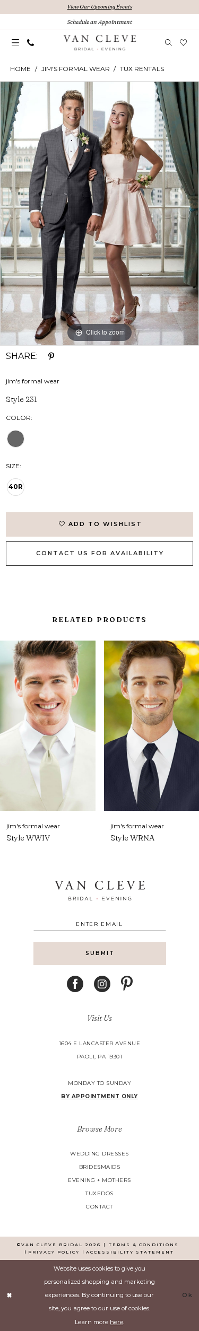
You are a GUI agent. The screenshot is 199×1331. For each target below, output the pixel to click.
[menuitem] (15, 43)
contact (99, 1206)
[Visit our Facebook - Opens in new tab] (75, 984)
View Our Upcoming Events (99, 6)
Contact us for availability (100, 553)
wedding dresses (99, 1153)
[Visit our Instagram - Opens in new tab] (102, 984)
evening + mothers (99, 1180)
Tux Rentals (142, 69)
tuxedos (99, 1193)
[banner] (99, 43)
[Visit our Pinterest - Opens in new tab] (127, 984)
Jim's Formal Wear (75, 69)
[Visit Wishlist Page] (183, 42)
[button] (15, 43)
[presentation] (50, 726)
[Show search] (168, 42)
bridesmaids (99, 1166)
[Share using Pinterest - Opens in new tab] (51, 356)
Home (20, 69)
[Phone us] (30, 42)
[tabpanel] (99, 213)
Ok (187, 1295)
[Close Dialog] (9, 1295)
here (116, 1322)
